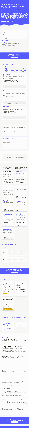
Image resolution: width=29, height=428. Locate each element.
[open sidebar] (27, 0)
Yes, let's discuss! (14, 57)
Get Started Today (14, 272)
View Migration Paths (5, 21)
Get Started (12, 21)
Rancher (2, 10)
